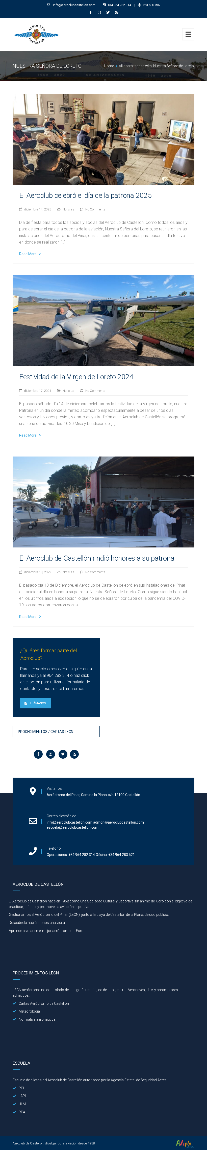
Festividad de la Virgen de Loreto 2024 (76, 377)
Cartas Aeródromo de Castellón (44, 1003)
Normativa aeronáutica (37, 1019)
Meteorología (29, 1011)
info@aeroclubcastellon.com (74, 5)
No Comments (95, 209)
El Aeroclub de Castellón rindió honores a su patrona (96, 558)
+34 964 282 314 (119, 5)
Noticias (68, 209)
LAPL (23, 1096)
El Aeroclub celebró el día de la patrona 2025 (85, 195)
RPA (22, 1112)
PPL (22, 1088)
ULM (22, 1104)
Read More (28, 254)
